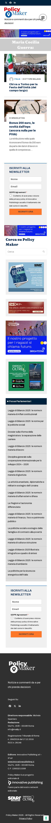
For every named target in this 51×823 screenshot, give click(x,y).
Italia (17, 79)
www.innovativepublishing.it (21, 762)
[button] (42, 17)
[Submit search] (44, 251)
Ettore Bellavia (33, 79)
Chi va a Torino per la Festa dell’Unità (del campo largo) (23, 87)
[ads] (25, 36)
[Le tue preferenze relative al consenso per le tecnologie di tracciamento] (46, 818)
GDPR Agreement (18, 192)
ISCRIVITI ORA (25, 212)
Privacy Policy (25, 818)
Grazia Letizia (18, 118)
